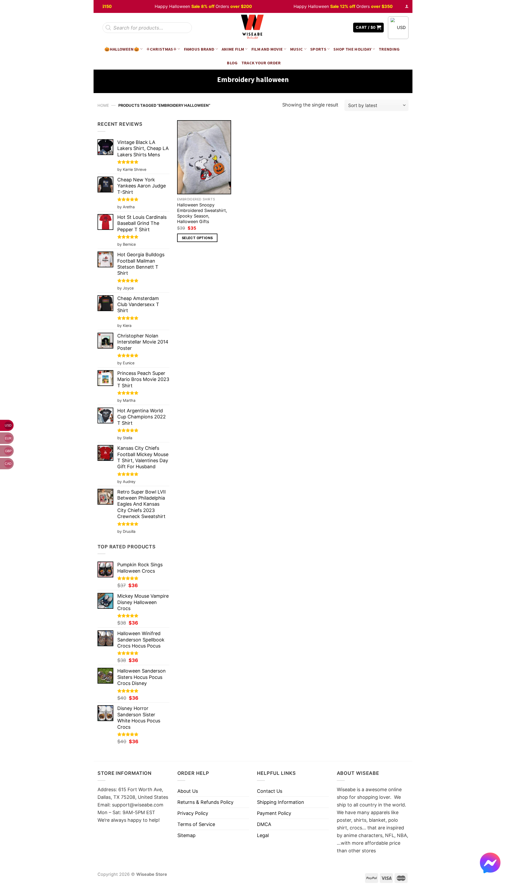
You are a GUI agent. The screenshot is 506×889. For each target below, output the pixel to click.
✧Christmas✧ (161, 49)
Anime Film (233, 49)
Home (103, 105)
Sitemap (186, 835)
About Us (187, 791)
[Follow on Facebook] (329, 27)
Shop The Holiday (352, 49)
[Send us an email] (345, 27)
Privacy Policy (192, 813)
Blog (232, 62)
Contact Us (269, 791)
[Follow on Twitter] (337, 27)
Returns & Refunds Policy (205, 802)
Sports (318, 49)
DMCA (264, 824)
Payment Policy (274, 813)
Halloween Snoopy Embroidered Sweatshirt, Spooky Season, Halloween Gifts (202, 213)
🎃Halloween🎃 (121, 49)
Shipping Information (280, 802)
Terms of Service (196, 824)
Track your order (261, 62)
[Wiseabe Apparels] (253, 27)
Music (296, 49)
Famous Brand (199, 49)
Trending (389, 49)
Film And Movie (267, 49)
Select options (197, 238)
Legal (263, 835)
